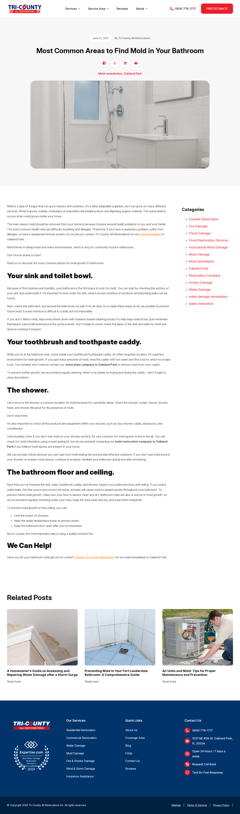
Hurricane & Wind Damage (208, 247)
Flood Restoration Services (208, 240)
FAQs (128, 753)
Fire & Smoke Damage (80, 761)
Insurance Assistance (80, 776)
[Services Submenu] (79, 8)
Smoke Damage (200, 282)
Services (71, 8)
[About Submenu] (146, 8)
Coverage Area (135, 738)
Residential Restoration (80, 730)
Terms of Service (197, 805)
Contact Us (132, 761)
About (140, 8)
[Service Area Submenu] (107, 8)
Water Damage (200, 289)
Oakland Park (199, 268)
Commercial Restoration (81, 738)
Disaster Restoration (203, 219)
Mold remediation (201, 261)
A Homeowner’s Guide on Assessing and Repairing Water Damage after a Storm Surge (42, 673)
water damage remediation (208, 296)
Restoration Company (204, 275)
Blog (128, 745)
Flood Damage (199, 233)
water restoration (201, 303)
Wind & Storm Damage (80, 768)
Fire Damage (198, 226)
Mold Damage (199, 254)
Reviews (122, 8)
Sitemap (176, 805)
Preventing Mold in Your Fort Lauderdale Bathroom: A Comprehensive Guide (116, 673)
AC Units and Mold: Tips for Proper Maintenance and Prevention (189, 673)
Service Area (96, 8)
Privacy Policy (221, 805)
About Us (131, 730)
